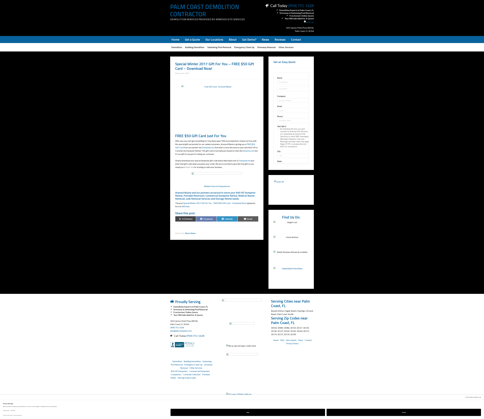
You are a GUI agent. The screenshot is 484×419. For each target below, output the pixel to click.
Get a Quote (291, 340)
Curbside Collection (192, 374)
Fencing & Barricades (187, 377)
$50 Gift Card (195, 136)
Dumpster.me (208, 147)
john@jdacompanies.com (181, 331)
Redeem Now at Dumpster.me (217, 186)
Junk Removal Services (198, 199)
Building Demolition (192, 361)
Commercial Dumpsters (199, 371)
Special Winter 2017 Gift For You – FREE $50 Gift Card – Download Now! (215, 203)
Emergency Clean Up (193, 364)
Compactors (176, 374)
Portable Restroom (194, 196)
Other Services (196, 368)
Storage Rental (223, 199)
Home (276, 340)
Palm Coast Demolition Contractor (204, 10)
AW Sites (186, 206)
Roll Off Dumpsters (179, 371)
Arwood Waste (183, 193)
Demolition (177, 361)
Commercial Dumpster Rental (221, 196)
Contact (308, 340)
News (300, 340)
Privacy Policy (292, 343)
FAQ (282, 340)
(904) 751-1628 (301, 5)
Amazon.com (248, 151)
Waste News (190, 233)
